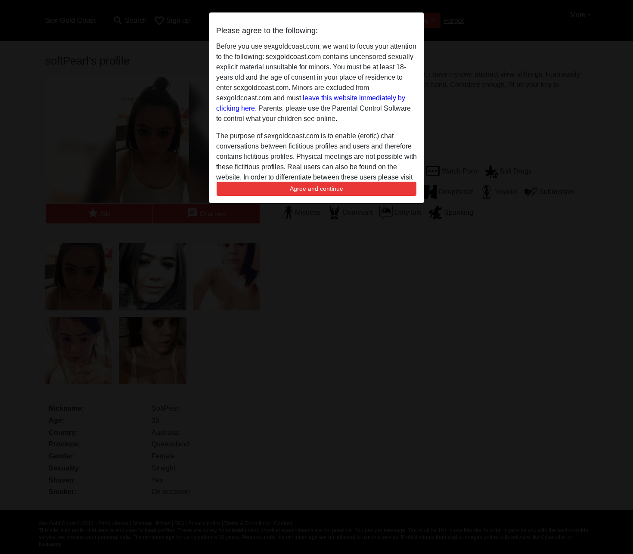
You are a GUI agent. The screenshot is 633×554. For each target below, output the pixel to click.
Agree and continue (316, 188)
